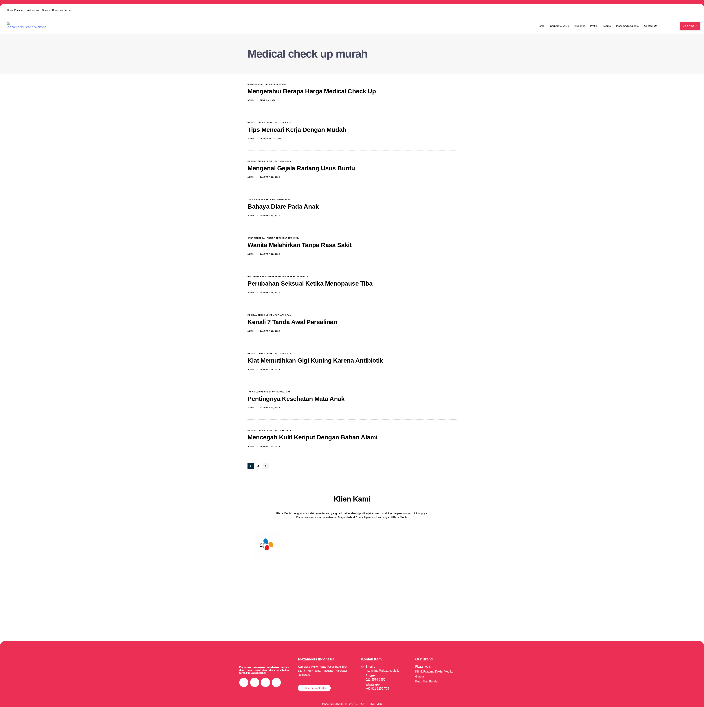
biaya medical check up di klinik (267, 84)
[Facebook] (663, 10)
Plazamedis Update (627, 25)
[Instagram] (649, 10)
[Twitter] (677, 10)
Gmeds (46, 10)
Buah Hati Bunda (61, 10)
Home (541, 25)
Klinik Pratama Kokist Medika (23, 10)
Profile (593, 25)
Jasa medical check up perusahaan (269, 200)
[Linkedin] (692, 10)
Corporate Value (559, 25)
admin (250, 100)
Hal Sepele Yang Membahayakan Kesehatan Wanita (277, 277)
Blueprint (579, 25)
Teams (607, 25)
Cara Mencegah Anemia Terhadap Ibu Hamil (273, 238)
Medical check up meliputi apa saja (269, 123)
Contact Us (650, 25)
